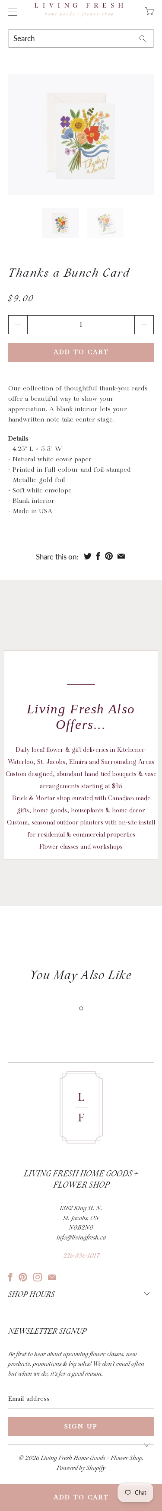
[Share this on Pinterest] (109, 556)
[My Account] (10, 11)
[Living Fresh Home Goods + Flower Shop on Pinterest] (23, 1277)
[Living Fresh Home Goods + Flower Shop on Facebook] (10, 1277)
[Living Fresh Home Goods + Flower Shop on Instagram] (37, 1277)
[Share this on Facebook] (98, 556)
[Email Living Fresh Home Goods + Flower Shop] (52, 1277)
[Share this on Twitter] (88, 556)
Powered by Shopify (81, 1468)
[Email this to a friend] (121, 556)
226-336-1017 (81, 1256)
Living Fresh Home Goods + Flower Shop (91, 1458)
